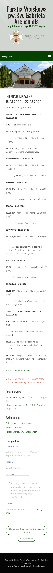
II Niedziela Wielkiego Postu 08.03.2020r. (25, 379)
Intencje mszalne (23, 370)
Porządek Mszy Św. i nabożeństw (21, 431)
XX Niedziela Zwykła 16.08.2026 (21, 397)
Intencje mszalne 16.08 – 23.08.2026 (24, 405)
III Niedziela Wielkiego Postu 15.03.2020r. (27, 382)
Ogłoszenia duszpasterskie (19, 423)
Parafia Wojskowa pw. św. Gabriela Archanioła (27, 15)
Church (11, 566)
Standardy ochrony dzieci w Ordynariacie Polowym (26, 530)
